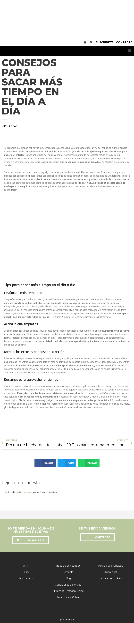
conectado (27, 492)
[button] (129, 50)
